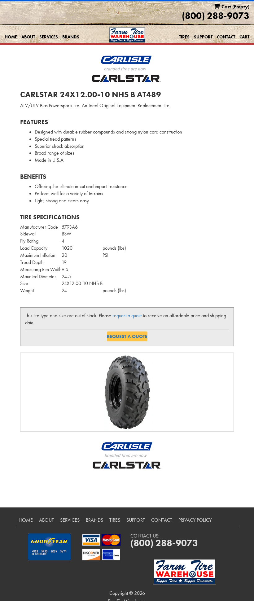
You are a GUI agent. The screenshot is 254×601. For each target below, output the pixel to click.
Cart (244, 37)
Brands (70, 37)
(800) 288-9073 (215, 16)
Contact (226, 37)
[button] (49, 546)
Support (203, 37)
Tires (184, 37)
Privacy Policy (195, 520)
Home (11, 37)
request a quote (127, 315)
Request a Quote (127, 336)
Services (48, 37)
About (28, 37)
